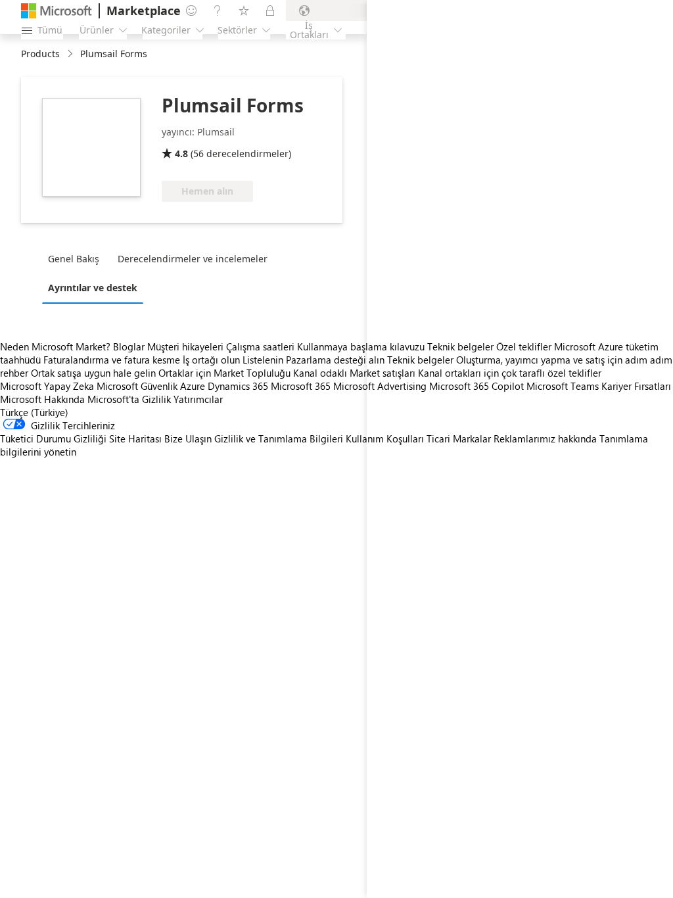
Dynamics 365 (238, 385)
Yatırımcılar (198, 399)
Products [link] (40, 53)
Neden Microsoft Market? (55, 346)
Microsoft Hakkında (42, 399)
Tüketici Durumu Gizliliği (53, 438)
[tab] (77, 258)
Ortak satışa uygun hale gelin (93, 372)
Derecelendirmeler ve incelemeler (192, 258)
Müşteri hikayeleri (185, 346)
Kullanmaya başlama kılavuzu (361, 346)
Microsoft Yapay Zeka (47, 385)
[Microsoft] (56, 10)
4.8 (181, 153)
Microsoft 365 (301, 385)
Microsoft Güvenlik (137, 385)
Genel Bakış (73, 258)
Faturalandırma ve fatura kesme (111, 359)
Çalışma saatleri (260, 346)
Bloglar (129, 346)
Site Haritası (135, 438)
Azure (192, 385)
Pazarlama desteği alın (335, 359)
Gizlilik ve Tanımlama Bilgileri (278, 438)
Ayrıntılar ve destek (92, 287)
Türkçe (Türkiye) (34, 412)
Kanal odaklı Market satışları (354, 372)
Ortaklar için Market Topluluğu (224, 372)
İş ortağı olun (211, 359)
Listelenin (263, 359)
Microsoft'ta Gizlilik (129, 399)
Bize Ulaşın (188, 438)
